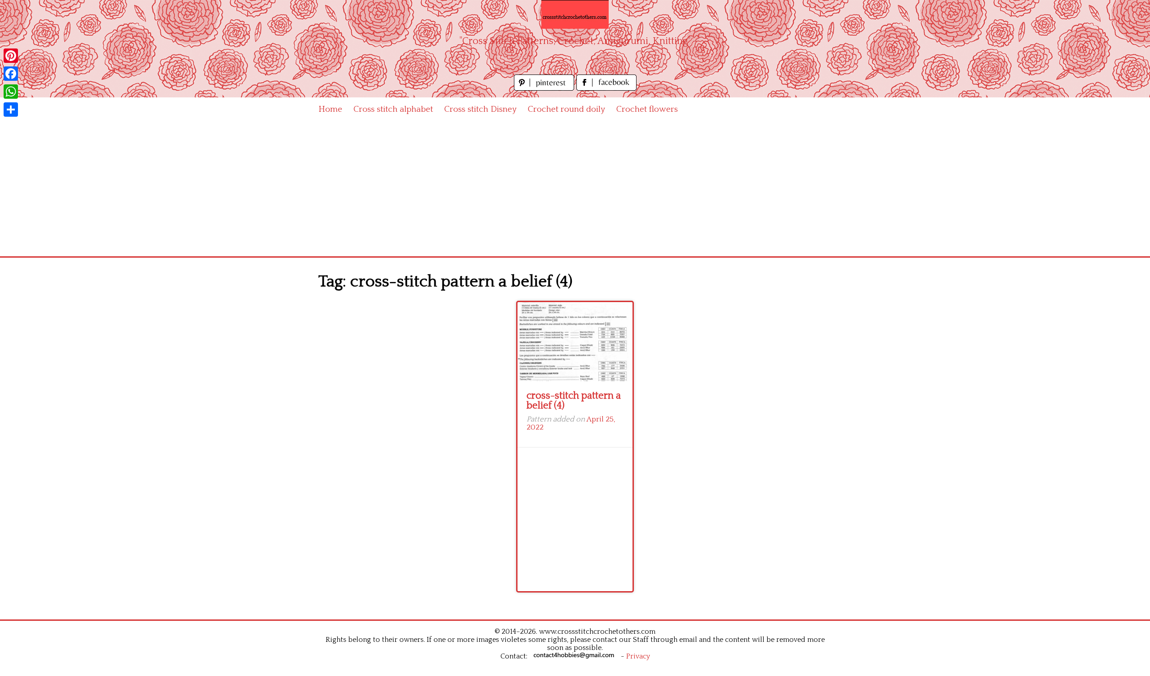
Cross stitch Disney (480, 109)
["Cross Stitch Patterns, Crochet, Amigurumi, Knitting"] (575, 14)
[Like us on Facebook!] (606, 88)
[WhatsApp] (11, 92)
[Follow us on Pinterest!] (545, 88)
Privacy (638, 656)
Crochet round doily (566, 109)
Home (330, 109)
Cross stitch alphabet (393, 109)
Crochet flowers (647, 109)
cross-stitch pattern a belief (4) (573, 400)
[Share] (11, 110)
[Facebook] (11, 74)
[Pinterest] (11, 56)
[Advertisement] (575, 189)
